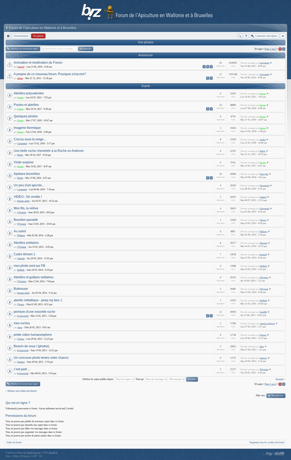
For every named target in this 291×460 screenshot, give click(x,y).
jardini (263, 139)
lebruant (263, 243)
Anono (20, 97)
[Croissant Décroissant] (183, 379)
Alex (262, 346)
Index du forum (14, 442)
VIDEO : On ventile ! (28, 196)
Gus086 (263, 312)
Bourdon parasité (26, 219)
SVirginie (21, 212)
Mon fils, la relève (26, 208)
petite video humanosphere (33, 334)
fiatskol (263, 197)
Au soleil (20, 231)
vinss (19, 327)
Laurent (20, 66)
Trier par (140, 379)
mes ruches (22, 323)
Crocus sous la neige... (30, 139)
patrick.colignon (267, 323)
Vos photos (145, 42)
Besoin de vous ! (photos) (31, 346)
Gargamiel (264, 63)
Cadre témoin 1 (24, 254)
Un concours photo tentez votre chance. (41, 357)
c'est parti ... (22, 369)
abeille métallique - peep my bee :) (38, 300)
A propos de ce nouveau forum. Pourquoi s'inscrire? (50, 74)
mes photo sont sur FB (29, 265)
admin (20, 78)
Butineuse (21, 288)
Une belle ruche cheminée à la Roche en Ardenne (49, 150)
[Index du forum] (8, 35)
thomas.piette (23, 201)
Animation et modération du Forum (38, 62)
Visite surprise (24, 162)
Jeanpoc (21, 362)
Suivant (279, 379)
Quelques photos (26, 116)
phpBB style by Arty (268, 453)
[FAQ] (246, 35)
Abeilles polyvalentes (29, 93)
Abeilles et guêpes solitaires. (34, 277)
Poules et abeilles (26, 104)
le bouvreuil (22, 316)
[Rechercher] (239, 35)
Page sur (270, 49)
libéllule (21, 270)
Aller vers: (260, 395)
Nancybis (264, 174)
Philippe (21, 235)
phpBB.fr (53, 452)
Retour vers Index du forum (22, 391)
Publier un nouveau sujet (24, 48)
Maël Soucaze (33, 452)
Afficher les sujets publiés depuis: (98, 379)
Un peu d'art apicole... (29, 185)
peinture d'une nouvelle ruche (34, 311)
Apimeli (21, 258)
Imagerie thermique (27, 127)
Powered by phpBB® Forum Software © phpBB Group (279, 453)
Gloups (263, 220)
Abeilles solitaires (26, 242)
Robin (20, 155)
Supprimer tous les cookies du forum (266, 442)
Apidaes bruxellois (27, 173)
